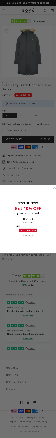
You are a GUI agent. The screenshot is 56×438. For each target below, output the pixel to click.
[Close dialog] (54, 187)
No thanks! (28, 235)
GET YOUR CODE (28, 230)
